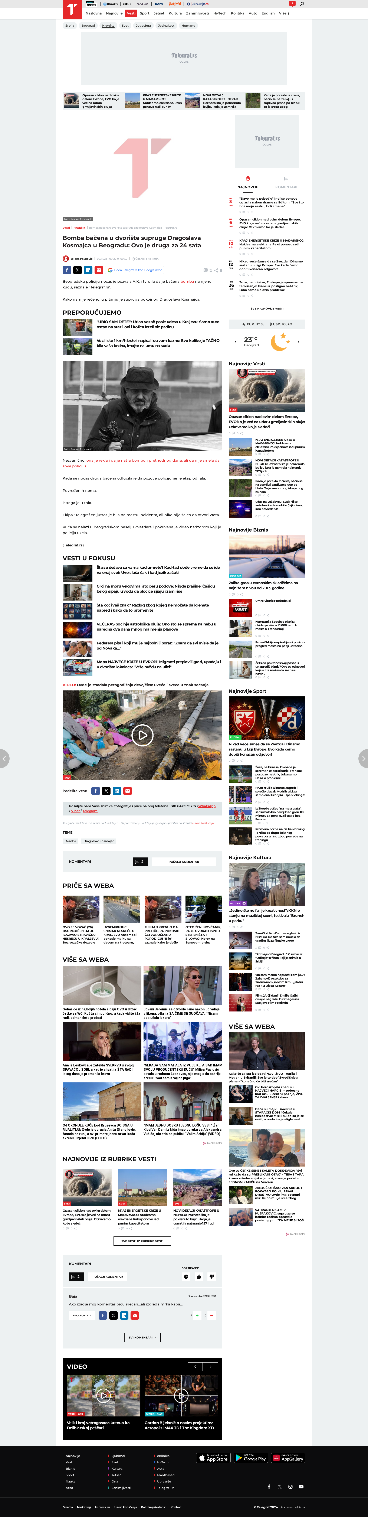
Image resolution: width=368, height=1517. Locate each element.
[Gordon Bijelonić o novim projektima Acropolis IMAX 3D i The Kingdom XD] (181, 1395)
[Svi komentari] (186, 1276)
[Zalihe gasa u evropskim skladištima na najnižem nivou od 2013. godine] (267, 557)
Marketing (84, 1507)
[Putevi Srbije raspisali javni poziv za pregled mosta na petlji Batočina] (240, 649)
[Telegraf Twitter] (280, 1486)
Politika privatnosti (154, 1507)
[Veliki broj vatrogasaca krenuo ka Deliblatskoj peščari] (103, 1395)
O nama (68, 1507)
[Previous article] (5, 758)
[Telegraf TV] (301, 1486)
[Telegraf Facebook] (269, 1486)
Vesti (66, 227)
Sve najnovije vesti (267, 308)
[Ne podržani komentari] (211, 1276)
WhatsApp (207, 806)
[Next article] (363, 758)
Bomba (70, 841)
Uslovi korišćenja (203, 823)
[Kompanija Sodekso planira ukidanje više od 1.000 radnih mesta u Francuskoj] (240, 629)
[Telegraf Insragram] (290, 1486)
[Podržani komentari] (199, 1276)
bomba (187, 281)
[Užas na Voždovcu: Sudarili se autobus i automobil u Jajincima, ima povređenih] (240, 509)
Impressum (102, 1507)
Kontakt (176, 1507)
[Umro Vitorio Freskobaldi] (240, 608)
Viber (75, 811)
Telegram (90, 811)
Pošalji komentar (184, 861)
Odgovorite (82, 1315)
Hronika (79, 227)
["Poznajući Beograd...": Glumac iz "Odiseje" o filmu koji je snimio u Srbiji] (240, 961)
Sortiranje (190, 1268)
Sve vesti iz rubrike (142, 1241)
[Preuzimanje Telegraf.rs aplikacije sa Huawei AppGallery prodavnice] (288, 1458)
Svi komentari (142, 1337)
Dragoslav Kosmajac (98, 841)
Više (282, 13)
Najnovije (247, 364)
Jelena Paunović (81, 258)
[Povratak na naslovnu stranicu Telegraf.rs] (72, 9)
